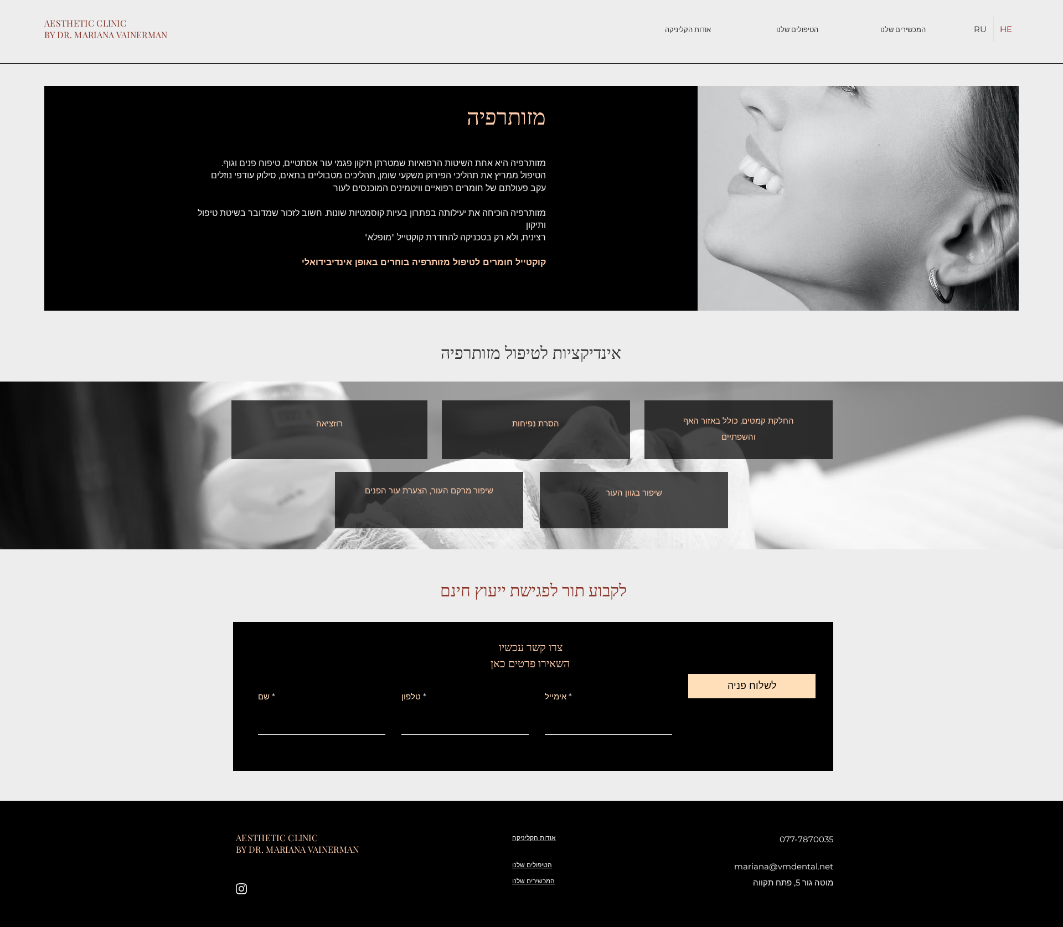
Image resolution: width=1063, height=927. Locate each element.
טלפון (411, 696)
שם (264, 696)
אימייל (555, 696)
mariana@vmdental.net (783, 866)
